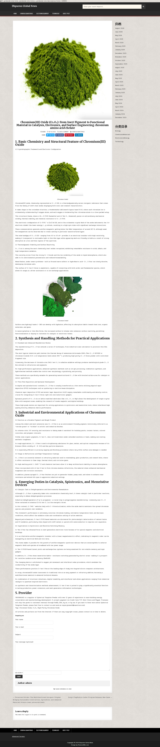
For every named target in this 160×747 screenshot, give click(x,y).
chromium (63, 689)
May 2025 (118, 78)
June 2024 (119, 100)
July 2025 (118, 71)
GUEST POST (66, 13)
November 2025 (120, 57)
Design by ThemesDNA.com (80, 745)
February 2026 (120, 46)
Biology (117, 131)
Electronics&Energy (42, 13)
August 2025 (119, 68)
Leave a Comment (64, 131)
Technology (55, 13)
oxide (70, 689)
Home (15, 13)
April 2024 (119, 107)
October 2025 (120, 60)
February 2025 (120, 89)
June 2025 (119, 75)
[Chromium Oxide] (62, 195)
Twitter (51, 135)
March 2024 (119, 110)
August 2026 (119, 28)
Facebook (60, 135)
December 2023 (120, 117)
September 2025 (121, 64)
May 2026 (118, 35)
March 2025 (119, 85)
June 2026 (119, 32)
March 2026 (119, 43)
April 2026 (119, 39)
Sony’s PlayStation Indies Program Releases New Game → (90, 697)
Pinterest (70, 135)
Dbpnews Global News (24, 6)
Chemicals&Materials (26, 13)
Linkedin (79, 135)
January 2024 (120, 114)
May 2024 (118, 103)
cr (67, 689)
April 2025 (119, 82)
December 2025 (120, 53)
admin (43, 131)
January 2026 (120, 50)
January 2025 (120, 93)
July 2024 (118, 96)
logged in (27, 715)
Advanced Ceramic (18, 736)
